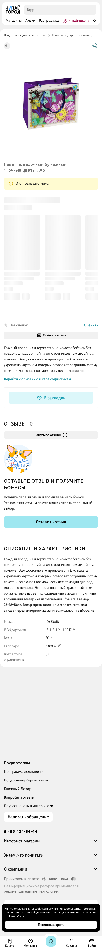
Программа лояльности (24, 771)
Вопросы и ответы (19, 797)
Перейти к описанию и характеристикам (37, 275)
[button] (51, 843)
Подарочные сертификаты (26, 780)
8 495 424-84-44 (20, 831)
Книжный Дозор (17, 788)
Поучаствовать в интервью (26, 806)
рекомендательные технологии (31, 891)
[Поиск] (51, 941)
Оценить (91, 221)
